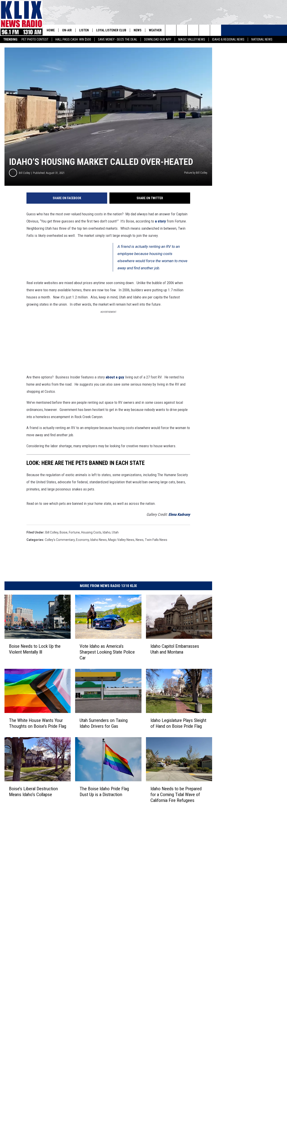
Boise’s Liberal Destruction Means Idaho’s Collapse (33, 791)
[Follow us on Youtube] (215, 30)
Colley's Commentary (60, 540)
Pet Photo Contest (35, 39)
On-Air (67, 30)
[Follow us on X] (204, 30)
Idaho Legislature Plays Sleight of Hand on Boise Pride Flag (178, 723)
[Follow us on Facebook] (193, 30)
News (137, 30)
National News (261, 39)
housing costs (91, 532)
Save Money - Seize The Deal (117, 39)
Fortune (74, 532)
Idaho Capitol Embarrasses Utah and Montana (174, 649)
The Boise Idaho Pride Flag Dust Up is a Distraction (104, 791)
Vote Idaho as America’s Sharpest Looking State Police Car (107, 652)
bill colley (51, 532)
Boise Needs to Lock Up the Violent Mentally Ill (35, 649)
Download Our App (157, 39)
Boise (63, 532)
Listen (84, 30)
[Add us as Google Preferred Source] (181, 30)
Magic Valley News (191, 39)
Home (51, 30)
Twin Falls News (156, 540)
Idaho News (98, 540)
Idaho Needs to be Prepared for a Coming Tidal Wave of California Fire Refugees (176, 794)
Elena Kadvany (179, 514)
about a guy (115, 377)
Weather (155, 30)
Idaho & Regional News (228, 39)
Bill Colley (24, 173)
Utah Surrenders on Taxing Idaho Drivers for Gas (104, 723)
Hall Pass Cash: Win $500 (73, 39)
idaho (107, 532)
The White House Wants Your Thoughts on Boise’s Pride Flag (37, 723)
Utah (115, 532)
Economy (82, 540)
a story (160, 221)
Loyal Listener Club (111, 30)
